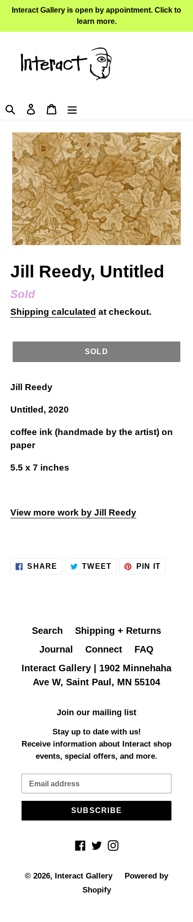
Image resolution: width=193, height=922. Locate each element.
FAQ (144, 649)
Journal (56, 649)
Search (47, 630)
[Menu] (72, 108)
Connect (103, 649)
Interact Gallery (83, 875)
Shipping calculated (53, 312)
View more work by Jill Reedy (73, 512)
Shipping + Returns (118, 630)
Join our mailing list (96, 712)
